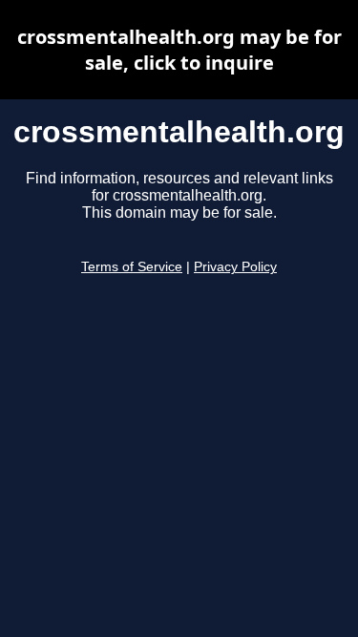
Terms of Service (131, 267)
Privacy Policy (235, 267)
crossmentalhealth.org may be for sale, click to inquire (179, 49)
